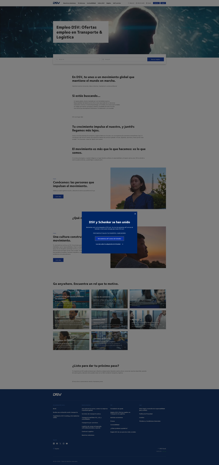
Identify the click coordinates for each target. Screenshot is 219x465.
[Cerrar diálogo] (135, 214)
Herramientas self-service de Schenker (109, 239)
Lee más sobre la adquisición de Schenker (108, 244)
